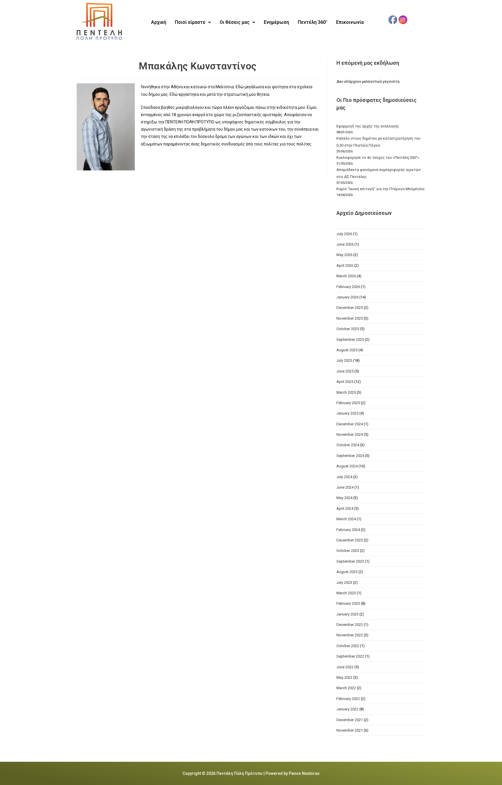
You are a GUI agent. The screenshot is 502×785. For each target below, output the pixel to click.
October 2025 (347, 329)
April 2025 (344, 381)
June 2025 (345, 371)
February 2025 (348, 403)
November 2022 (349, 635)
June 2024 (345, 487)
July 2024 (344, 477)
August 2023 (347, 572)
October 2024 (347, 445)
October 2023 (347, 550)
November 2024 (349, 434)
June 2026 (345, 244)
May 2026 (344, 255)
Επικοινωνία (350, 22)
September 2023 (350, 561)
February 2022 (348, 698)
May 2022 (344, 677)
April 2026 (344, 265)
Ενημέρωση (276, 22)
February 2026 (348, 287)
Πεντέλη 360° (312, 22)
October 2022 (347, 646)
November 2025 (349, 318)
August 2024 (347, 466)
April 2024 (344, 508)
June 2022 (345, 667)
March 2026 (346, 276)
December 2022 (349, 624)
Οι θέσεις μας (235, 22)
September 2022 (350, 656)
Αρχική (158, 22)
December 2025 (349, 307)
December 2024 (349, 424)
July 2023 (344, 582)
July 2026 (344, 234)
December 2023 (349, 540)
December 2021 (349, 720)
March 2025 (346, 392)
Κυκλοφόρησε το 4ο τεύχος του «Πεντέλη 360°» (377, 157)
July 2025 (344, 360)
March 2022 (346, 688)
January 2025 (347, 413)
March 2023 (346, 593)
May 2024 (344, 498)
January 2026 (347, 297)
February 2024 (348, 529)
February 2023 (348, 603)
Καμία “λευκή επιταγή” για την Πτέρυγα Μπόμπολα (380, 189)
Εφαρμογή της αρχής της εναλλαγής (367, 126)
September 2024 (350, 455)
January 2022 (347, 709)
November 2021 (349, 730)
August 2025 (347, 350)
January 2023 (347, 614)
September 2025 (350, 339)
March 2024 (346, 519)
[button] (193, 22)
